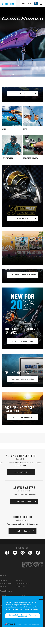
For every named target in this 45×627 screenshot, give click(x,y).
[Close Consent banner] (41, 598)
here (36, 607)
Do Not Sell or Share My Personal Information (22, 616)
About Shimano (6, 591)
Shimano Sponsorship (23, 583)
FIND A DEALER (26, 4)
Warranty (19, 580)
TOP (22, 541)
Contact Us (3, 580)
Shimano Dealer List (6, 583)
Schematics (3, 586)
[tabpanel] (22, 42)
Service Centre (20, 586)
